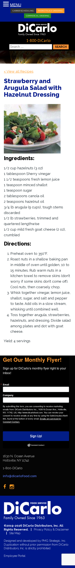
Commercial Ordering (37, 16)
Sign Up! (36, 436)
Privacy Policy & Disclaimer (51, 529)
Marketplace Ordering (50, 11)
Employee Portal (14, 556)
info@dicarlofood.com (20, 476)
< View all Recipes (18, 71)
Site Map (15, 533)
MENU (15, 5)
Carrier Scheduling (22, 11)
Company (8, 395)
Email (6, 384)
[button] (6, 4)
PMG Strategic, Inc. (54, 540)
